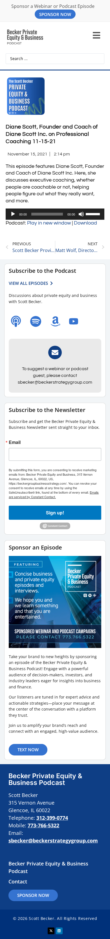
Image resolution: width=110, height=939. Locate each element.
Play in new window (49, 223)
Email (15, 442)
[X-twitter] (51, 930)
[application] (55, 214)
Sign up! (55, 512)
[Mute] (81, 214)
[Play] (13, 214)
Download (85, 223)
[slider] (94, 214)
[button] (96, 35)
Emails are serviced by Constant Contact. (54, 494)
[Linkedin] (59, 930)
